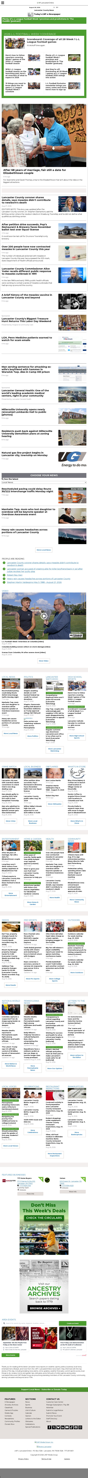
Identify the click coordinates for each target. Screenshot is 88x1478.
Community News (74, 840)
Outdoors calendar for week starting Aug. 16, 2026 (75, 962)
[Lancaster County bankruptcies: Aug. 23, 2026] (77, 1093)
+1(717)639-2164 (25, 1186)
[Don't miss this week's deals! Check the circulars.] (44, 1228)
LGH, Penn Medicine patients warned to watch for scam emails (27, 339)
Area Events (9, 1319)
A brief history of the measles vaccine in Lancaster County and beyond (27, 296)
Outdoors (74, 920)
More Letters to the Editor (76, 1056)
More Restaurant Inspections (55, 1155)
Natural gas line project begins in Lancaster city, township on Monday (25, 454)
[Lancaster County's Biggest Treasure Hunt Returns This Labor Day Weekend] (72, 322)
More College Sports (54, 980)
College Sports (55, 920)
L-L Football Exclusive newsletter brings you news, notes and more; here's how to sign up (56, 86)
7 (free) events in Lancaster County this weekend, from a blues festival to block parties (11, 880)
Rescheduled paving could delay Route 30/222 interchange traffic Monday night (27, 490)
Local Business (32, 767)
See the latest (11, 479)
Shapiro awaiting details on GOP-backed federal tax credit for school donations (31, 695)
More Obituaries (54, 804)
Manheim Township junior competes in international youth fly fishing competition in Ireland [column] (77, 950)
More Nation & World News (11, 1065)
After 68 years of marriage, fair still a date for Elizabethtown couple (34, 171)
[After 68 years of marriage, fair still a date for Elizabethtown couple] (44, 135)
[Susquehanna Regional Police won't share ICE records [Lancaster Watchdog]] (55, 686)
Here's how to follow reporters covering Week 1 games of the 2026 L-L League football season (15, 59)
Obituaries (52, 767)
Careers (67, 1459)
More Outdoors (77, 973)
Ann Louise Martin (53, 780)
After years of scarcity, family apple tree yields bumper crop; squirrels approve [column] (32, 859)
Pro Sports (30, 920)
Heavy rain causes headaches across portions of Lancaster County (24, 531)
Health (50, 839)
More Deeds (11, 985)
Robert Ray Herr (14, 575)
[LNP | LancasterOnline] (45, 3)
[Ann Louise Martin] (55, 773)
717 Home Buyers (24, 1178)
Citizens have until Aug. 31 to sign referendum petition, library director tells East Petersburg (76, 859)
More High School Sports (77, 737)
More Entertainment (11, 894)
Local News (8, 677)
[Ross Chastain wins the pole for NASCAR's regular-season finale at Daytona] (33, 927)
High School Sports (75, 678)
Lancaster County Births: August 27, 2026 (31, 1102)
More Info (30, 1194)
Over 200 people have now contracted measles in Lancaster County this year (26, 248)
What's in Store (77, 767)
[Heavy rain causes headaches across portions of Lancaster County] (72, 536)
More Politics (32, 736)
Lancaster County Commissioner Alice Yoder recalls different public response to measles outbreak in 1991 (26, 271)
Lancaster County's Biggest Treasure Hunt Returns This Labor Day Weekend (26, 320)
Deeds (5, 920)
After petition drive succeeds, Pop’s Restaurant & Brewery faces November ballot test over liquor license (26, 227)
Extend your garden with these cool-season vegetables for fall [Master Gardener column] (32, 889)
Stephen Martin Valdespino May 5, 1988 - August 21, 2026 (34, 582)
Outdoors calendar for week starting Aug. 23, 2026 (75, 936)
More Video (43, 661)
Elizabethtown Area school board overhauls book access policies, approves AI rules (76, 887)
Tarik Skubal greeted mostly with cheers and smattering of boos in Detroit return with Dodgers (33, 952)
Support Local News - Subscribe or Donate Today (44, 1389)
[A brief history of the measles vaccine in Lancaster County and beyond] (72, 301)
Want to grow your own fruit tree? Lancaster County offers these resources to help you (33, 873)
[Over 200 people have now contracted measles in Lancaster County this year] (72, 253)
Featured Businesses (14, 1175)
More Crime (10, 821)
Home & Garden (32, 839)
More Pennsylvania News (32, 1068)
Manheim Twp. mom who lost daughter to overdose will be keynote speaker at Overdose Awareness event (28, 512)
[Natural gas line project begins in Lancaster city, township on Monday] (72, 459)
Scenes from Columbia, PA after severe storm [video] (24, 652)
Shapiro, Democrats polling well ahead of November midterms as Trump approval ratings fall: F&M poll (32, 709)
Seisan (62, 1178)
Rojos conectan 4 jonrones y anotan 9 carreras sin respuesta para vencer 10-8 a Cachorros (33, 966)
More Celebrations (32, 1131)
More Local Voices (10, 1146)
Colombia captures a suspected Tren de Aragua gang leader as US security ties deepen (11, 1021)
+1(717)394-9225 (68, 1186)
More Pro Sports (32, 979)
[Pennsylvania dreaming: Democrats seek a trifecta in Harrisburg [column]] (11, 1093)
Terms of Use (46, 1459)
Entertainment (10, 839)
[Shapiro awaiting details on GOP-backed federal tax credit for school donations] (33, 683)
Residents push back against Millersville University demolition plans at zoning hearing (27, 434)
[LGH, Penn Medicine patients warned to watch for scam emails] (72, 344)
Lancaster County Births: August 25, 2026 (31, 1112)
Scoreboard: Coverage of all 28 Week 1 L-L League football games (53, 40)
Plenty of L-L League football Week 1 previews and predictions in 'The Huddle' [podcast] (38, 20)
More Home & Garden (32, 903)
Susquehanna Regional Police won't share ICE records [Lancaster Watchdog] (55, 699)
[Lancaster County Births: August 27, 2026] (33, 1093)
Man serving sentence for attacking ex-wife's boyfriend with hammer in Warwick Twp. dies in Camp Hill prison (26, 369)
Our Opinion (53, 1001)
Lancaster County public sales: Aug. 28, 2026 (32, 798)
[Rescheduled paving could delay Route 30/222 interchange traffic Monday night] (72, 495)
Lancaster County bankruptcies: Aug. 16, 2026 (77, 1112)
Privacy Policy (23, 1459)
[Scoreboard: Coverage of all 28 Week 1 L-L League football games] (15, 43)
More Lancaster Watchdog (54, 750)
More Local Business (32, 822)
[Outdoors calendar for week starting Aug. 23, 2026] (77, 927)
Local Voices (9, 1086)
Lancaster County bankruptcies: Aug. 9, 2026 (76, 1122)
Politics (28, 677)
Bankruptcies (75, 1086)
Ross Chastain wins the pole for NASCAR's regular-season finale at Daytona (32, 938)
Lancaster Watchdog (52, 678)
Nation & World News (11, 1002)
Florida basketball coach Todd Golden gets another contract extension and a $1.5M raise (55, 966)
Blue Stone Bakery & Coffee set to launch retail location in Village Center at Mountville (76, 784)
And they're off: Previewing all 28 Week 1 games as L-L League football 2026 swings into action (57, 73)
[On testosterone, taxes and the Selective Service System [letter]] (77, 1009)
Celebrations (31, 1086)
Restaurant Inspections (52, 1087)
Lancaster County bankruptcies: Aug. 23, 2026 (77, 1102)
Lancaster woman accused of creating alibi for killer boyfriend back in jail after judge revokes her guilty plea (45, 570)
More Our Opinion (54, 1068)
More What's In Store (77, 822)
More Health (55, 898)
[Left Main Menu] (2, 2)
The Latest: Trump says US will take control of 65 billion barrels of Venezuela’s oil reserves (11, 1051)
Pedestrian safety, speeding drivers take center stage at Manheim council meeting (77, 873)
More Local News (44, 550)
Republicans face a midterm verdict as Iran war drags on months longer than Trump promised (32, 1053)
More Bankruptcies (76, 1133)
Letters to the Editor (76, 1002)
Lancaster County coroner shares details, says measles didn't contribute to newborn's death (26, 200)
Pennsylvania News (31, 1002)
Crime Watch (9, 767)
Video (5, 591)
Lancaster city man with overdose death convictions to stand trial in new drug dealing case (10, 784)
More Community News (77, 901)
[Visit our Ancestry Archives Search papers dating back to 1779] (44, 1286)
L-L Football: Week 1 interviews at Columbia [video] (23, 642)
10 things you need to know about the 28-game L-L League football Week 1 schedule (15, 87)
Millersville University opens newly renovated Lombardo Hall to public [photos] (24, 412)
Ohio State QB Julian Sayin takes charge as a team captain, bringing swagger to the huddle (55, 938)
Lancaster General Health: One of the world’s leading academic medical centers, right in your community (25, 393)
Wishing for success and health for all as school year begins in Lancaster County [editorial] (54, 1037)
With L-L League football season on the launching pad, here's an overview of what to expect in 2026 (16, 73)
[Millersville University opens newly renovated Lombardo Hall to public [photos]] (72, 416)
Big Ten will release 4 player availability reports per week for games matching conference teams (54, 952)
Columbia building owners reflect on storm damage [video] (26, 647)
